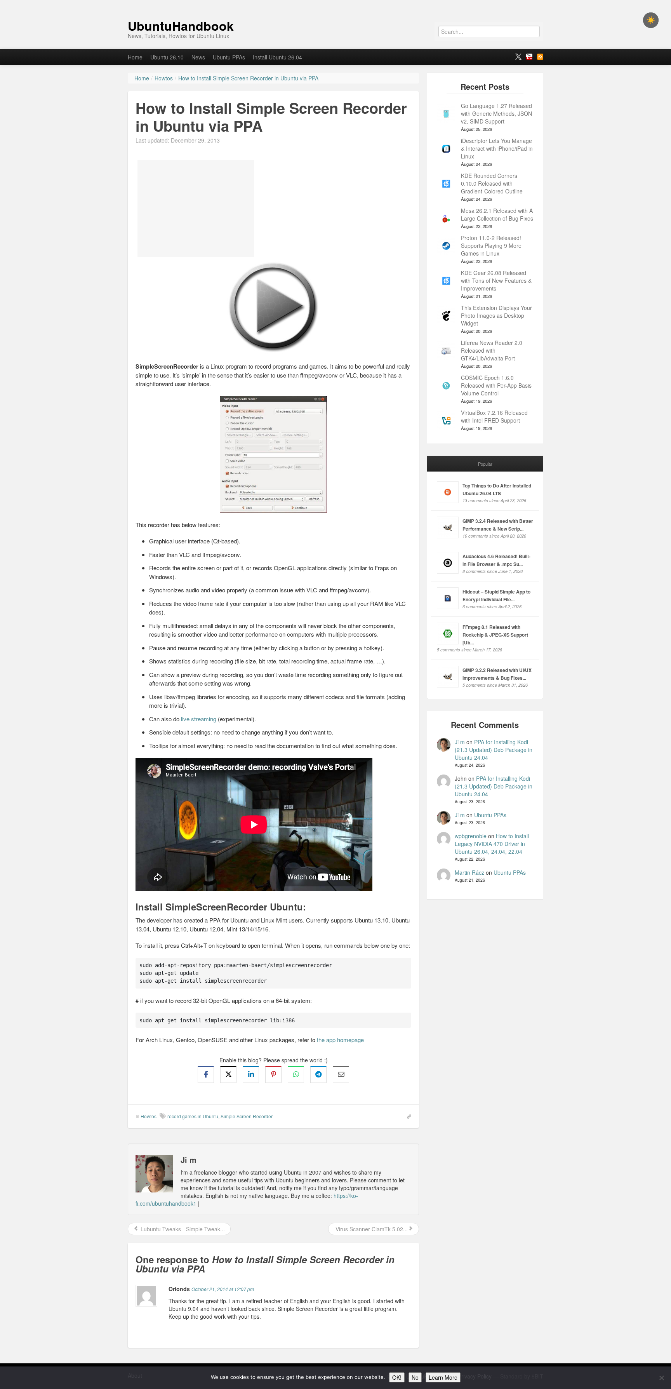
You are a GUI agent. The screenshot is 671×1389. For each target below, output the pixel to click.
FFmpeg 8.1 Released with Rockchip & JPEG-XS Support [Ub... (495, 634)
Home (135, 57)
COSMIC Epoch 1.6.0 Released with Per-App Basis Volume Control (496, 385)
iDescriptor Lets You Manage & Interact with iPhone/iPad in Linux (497, 148)
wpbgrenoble (471, 836)
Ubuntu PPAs (229, 57)
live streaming (198, 719)
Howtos (148, 1116)
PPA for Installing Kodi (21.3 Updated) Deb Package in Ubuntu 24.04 (493, 749)
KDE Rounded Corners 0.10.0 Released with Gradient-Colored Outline (492, 183)
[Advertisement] (195, 208)
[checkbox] (651, 20)
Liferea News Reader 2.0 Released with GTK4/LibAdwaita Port (491, 350)
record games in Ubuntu (192, 1116)
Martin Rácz (469, 872)
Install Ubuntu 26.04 (277, 57)
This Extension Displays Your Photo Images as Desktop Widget (496, 315)
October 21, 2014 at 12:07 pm (222, 1289)
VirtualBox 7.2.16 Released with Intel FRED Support (494, 416)
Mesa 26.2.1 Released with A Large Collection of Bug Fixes (497, 214)
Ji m (460, 742)
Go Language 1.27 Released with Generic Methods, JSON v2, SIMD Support (496, 113)
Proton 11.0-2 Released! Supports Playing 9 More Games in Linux (491, 245)
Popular (485, 464)
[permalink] (406, 1116)
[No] (661, 1378)
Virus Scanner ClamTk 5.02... (371, 1229)
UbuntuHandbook (181, 26)
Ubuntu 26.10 (167, 57)
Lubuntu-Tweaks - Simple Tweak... (182, 1229)
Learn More (443, 1377)
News (198, 57)
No (415, 1377)
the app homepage (340, 1040)
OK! (397, 1377)
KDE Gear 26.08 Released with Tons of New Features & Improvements (496, 280)
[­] (335, 4)
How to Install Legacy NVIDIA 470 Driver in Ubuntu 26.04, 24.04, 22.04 (492, 843)
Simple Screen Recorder (247, 1116)
